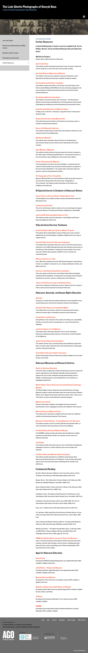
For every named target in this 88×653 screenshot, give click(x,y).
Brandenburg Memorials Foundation (48, 97)
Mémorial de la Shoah (43, 402)
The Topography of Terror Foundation (48, 176)
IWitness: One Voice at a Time (45, 259)
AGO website (81, 620)
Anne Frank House (42, 64)
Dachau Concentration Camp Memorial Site (50, 118)
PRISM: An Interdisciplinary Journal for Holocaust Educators (56, 538)
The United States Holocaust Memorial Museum (52, 430)
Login (43, 620)
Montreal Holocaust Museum (45, 577)
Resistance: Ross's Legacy (10, 53)
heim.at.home (40, 558)
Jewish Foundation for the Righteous (48, 329)
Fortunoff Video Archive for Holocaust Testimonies (53, 242)
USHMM (38, 606)
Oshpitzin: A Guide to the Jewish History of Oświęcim (53, 587)
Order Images (71, 620)
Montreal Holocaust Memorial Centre (48, 411)
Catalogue (62, 620)
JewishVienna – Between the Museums (49, 568)
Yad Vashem (40, 442)
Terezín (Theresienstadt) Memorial (47, 161)
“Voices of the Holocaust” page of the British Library (53, 283)
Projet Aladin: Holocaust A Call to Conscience (51, 353)
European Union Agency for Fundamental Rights (52, 307)
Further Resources (8, 63)
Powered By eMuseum (79, 650)
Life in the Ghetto (8, 40)
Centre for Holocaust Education (46, 368)
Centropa (39, 298)
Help (48, 620)
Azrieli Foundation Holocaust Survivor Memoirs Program (55, 230)
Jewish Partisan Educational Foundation (49, 341)
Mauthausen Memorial (43, 138)
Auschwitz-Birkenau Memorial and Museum (50, 73)
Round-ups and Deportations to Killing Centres (14, 47)
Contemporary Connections (11, 58)
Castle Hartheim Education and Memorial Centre (52, 109)
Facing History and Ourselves (45, 317)
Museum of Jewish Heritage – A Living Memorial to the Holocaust (58, 421)
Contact (54, 620)
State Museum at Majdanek (45, 150)
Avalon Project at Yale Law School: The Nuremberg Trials (55, 196)
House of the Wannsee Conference (47, 128)
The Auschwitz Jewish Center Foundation (49, 83)
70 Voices (39, 596)
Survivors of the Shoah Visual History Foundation (52, 271)
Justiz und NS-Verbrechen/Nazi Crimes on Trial (52, 215)
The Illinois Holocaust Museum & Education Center (53, 454)
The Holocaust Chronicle (44, 205)
